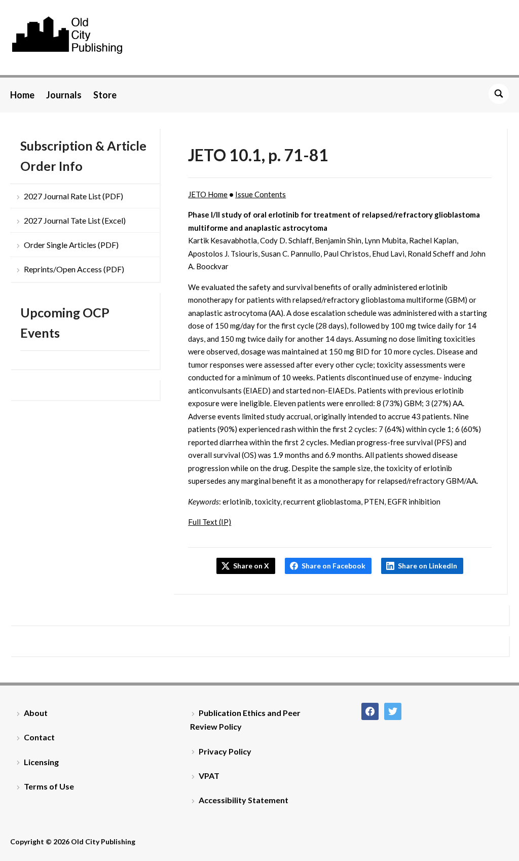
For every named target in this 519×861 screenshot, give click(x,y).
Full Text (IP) (209, 521)
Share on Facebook (333, 565)
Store (105, 94)
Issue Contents (260, 194)
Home (22, 94)
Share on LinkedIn (427, 565)
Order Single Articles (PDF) (71, 244)
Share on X (251, 565)
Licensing (41, 762)
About (36, 713)
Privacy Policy (225, 751)
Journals (64, 94)
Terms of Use (49, 786)
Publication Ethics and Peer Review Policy (245, 719)
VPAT (209, 775)
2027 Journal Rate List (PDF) (73, 196)
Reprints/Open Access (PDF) (74, 269)
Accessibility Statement (243, 800)
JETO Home (208, 194)
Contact (39, 737)
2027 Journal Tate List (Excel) (75, 220)
